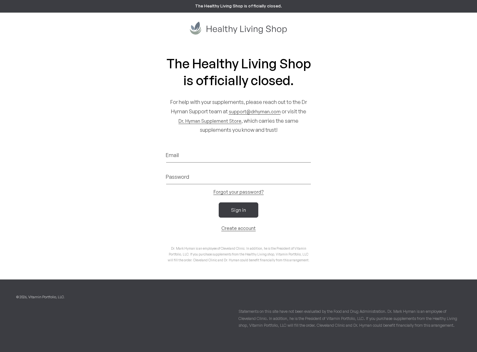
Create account (238, 228)
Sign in (238, 210)
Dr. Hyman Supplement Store (209, 121)
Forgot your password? (239, 192)
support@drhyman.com (255, 111)
